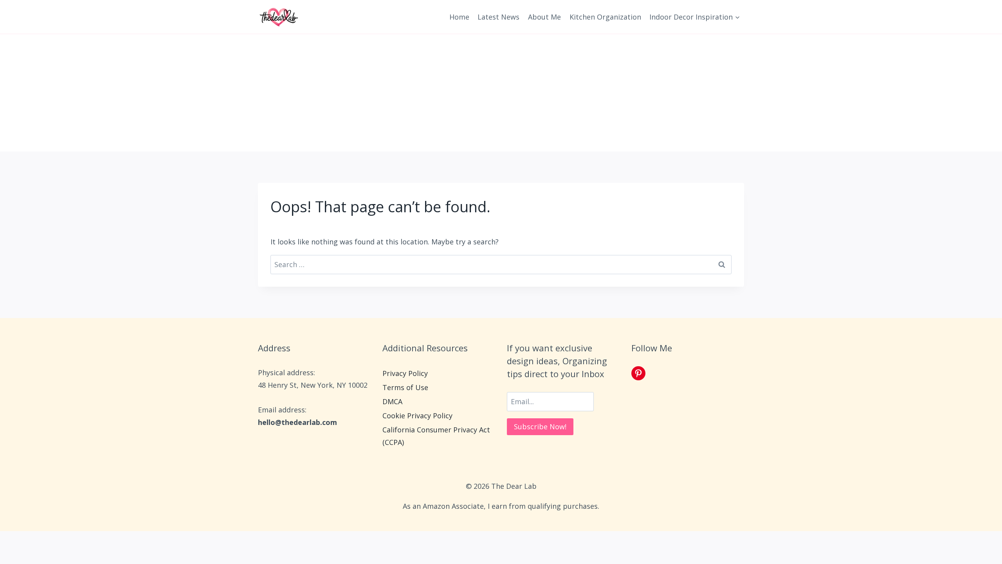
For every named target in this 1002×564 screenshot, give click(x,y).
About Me (544, 17)
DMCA (392, 401)
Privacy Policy (405, 373)
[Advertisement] (501, 93)
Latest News (498, 17)
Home (459, 17)
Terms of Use (405, 387)
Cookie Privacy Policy (417, 415)
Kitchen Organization (605, 17)
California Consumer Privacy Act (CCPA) (436, 436)
